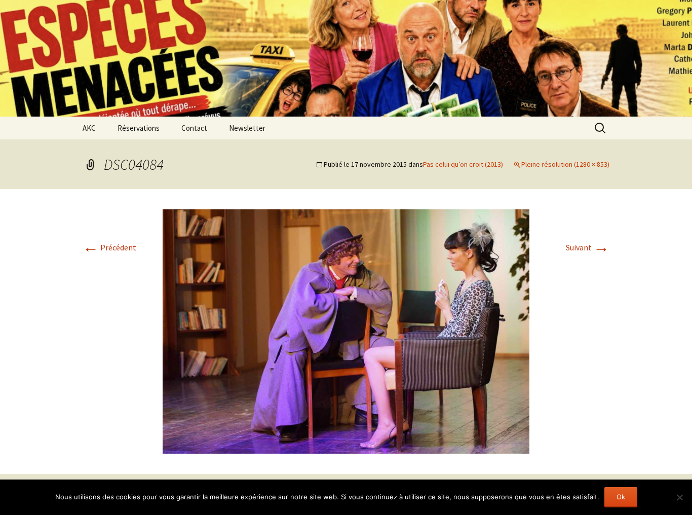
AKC (89, 128)
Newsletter (247, 128)
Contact (194, 128)
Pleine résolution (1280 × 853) (565, 164)
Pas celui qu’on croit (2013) (463, 164)
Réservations (139, 128)
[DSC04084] (346, 330)
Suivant (587, 247)
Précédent (109, 247)
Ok (621, 497)
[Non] (679, 497)
